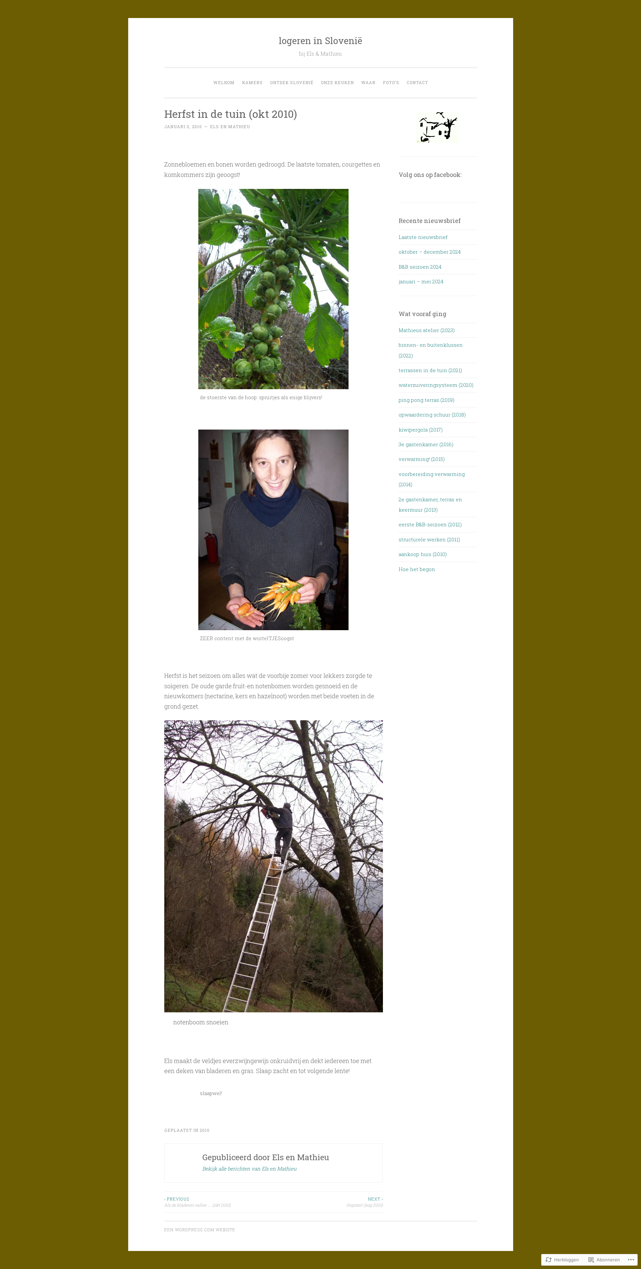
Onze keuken (337, 82)
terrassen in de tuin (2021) (430, 370)
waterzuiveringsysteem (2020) (436, 385)
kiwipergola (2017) (421, 429)
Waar (368, 82)
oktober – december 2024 (430, 251)
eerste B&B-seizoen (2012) (430, 524)
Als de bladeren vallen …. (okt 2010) (197, 1202)
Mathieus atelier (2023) (427, 330)
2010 (205, 1130)
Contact (417, 82)
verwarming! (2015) (422, 459)
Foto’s (391, 82)
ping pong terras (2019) (426, 400)
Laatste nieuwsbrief (423, 237)
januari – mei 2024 (421, 281)
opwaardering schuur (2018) (432, 414)
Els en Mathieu (230, 126)
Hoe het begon (417, 569)
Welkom (224, 82)
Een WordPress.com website (199, 1229)
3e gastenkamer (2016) (426, 444)
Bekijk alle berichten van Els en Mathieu (249, 1168)
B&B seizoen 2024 (420, 266)
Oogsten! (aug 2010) (364, 1202)
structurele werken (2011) (429, 539)
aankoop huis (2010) (423, 554)
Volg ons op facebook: (430, 175)
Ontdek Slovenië (291, 82)
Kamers (252, 82)
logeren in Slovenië (320, 40)
